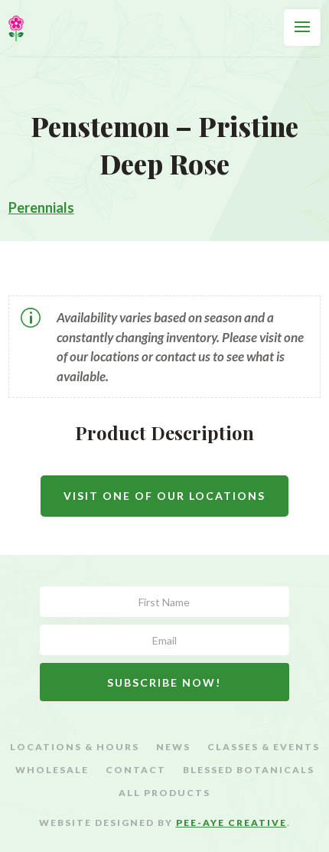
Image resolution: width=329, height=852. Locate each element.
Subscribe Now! (164, 682)
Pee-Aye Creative (231, 822)
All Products (164, 793)
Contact (136, 770)
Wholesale (52, 770)
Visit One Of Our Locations (164, 495)
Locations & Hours (74, 747)
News (173, 747)
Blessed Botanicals (248, 770)
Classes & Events (263, 747)
